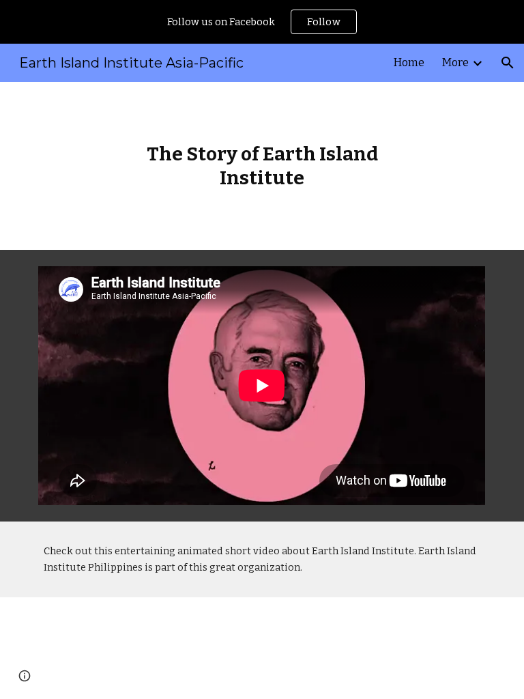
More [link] (455, 62)
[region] (262, 22)
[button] (507, 62)
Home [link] (409, 62)
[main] (262, 166)
